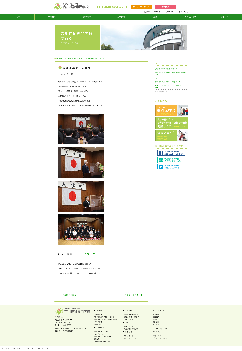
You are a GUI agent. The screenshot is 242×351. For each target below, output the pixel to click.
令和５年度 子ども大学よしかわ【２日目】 (170, 86)
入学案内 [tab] (121, 17)
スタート (158, 78)
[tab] (17, 17)
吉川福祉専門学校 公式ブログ (76, 58)
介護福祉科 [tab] (86, 17)
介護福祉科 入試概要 (131, 314)
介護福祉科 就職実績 (131, 329)
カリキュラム (99, 334)
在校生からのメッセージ (102, 341)
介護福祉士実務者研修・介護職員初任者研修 (105, 321)
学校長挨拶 (98, 314)
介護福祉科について (101, 331)
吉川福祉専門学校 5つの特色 (104, 317)
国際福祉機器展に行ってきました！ (168, 82)
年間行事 (156, 314)
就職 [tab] (155, 17)
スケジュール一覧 (130, 338)
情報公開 (97, 324)
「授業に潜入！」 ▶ (134, 295)
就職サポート (128, 326)
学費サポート (128, 319)
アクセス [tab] (225, 17)
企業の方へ (157, 12)
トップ (17, 17)
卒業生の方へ (170, 12)
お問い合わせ (183, 12)
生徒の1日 (156, 319)
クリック (89, 254)
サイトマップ (157, 336)
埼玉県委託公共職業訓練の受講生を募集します (171, 73)
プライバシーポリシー (161, 338)
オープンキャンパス (160, 329)
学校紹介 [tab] (52, 17)
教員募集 (146, 12)
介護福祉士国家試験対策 (102, 336)
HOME (59, 58)
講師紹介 (97, 339)
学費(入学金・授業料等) (132, 317)
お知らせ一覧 (128, 336)
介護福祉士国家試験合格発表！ (167, 69)
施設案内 (156, 317)
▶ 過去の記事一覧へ (161, 92)
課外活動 (156, 322)
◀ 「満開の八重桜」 (69, 295)
